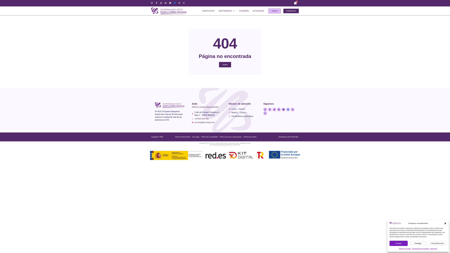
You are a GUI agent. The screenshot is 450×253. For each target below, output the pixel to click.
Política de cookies (405, 248)
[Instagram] (152, 3)
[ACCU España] (175, 3)
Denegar (418, 243)
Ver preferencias (437, 243)
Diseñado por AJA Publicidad (288, 137)
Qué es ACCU (208, 11)
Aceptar (399, 243)
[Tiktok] (161, 3)
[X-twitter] (179, 3)
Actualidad (258, 11)
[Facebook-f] (156, 3)
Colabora (244, 11)
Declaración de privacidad (420, 248)
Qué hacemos (225, 11)
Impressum (433, 248)
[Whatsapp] (184, 3)
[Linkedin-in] (165, 3)
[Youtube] (170, 3)
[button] (445, 223)
